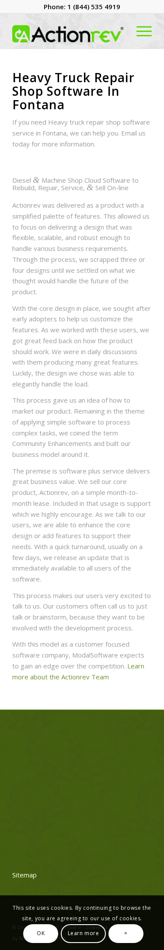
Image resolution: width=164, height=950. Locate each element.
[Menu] (140, 31)
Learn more (83, 933)
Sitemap (24, 874)
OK (41, 933)
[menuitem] (140, 31)
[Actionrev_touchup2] (68, 31)
